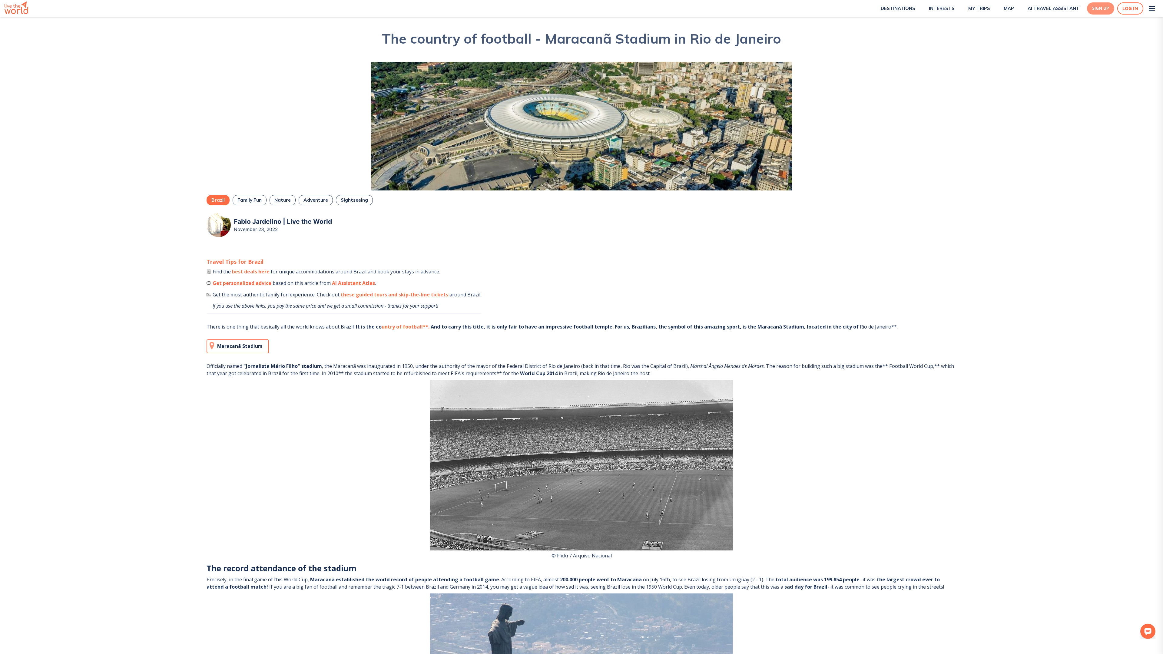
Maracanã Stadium (239, 346)
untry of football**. (405, 326)
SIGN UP (1100, 8)
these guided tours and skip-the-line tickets (394, 294)
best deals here (251, 271)
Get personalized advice (242, 283)
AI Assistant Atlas (353, 283)
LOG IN (1130, 8)
